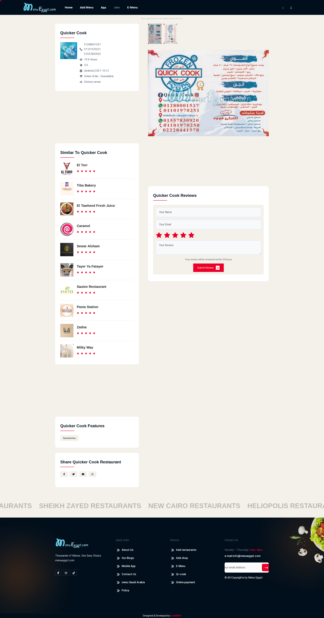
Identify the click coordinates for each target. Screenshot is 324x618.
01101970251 (92, 49)
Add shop (182, 558)
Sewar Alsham (88, 246)
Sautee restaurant (91, 286)
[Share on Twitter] (73, 474)
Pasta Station (87, 307)
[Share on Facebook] (64, 474)
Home (69, 7)
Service (174, 540)
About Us (127, 549)
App (103, 7)
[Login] (291, 7)
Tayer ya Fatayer (90, 266)
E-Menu (132, 7)
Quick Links (122, 540)
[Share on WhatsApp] (92, 474)
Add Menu (86, 7)
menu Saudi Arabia (133, 582)
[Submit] (266, 567)
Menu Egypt (255, 577)
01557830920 (92, 54)
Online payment (185, 582)
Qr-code (181, 574)
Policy (125, 590)
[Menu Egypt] (39, 7)
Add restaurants (186, 549)
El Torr (82, 165)
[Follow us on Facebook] (58, 573)
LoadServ (175, 615)
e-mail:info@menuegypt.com (243, 556)
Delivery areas (92, 81)
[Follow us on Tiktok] (74, 573)
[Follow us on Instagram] (66, 573)
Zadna (82, 327)
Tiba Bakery (86, 185)
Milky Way (85, 347)
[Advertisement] (97, 119)
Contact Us (129, 574)
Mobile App (129, 566)
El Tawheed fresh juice (96, 205)
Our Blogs (128, 558)
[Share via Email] (83, 474)
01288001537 (92, 44)
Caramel (83, 226)
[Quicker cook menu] (154, 34)
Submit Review (205, 267)
